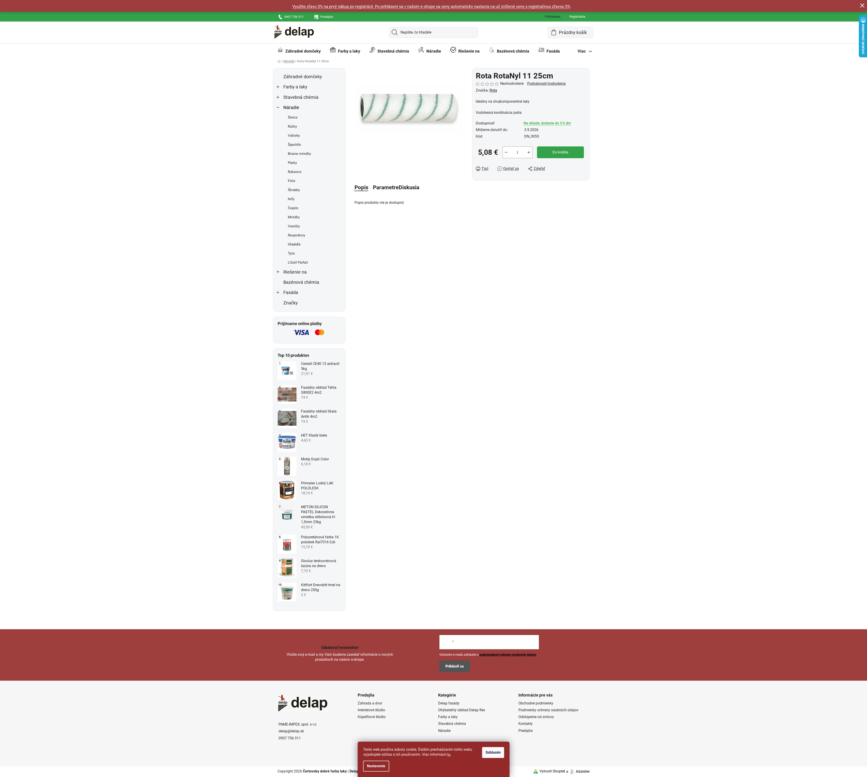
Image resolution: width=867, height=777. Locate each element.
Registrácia (577, 16)
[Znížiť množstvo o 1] (506, 152)
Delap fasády (448, 703)
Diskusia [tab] (409, 187)
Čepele (293, 208)
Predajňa (326, 17)
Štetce (293, 117)
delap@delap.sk (291, 731)
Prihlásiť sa (454, 666)
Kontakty (525, 723)
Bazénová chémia (301, 282)
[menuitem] (299, 51)
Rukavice (294, 172)
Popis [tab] (361, 187)
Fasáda (290, 292)
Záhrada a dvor (370, 703)
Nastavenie (376, 766)
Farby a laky (295, 87)
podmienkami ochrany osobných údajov (507, 654)
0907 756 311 (294, 17)
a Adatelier (578, 771)
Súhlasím (493, 752)
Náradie (291, 107)
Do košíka (560, 152)
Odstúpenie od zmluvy (536, 717)
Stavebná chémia (300, 97)
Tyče (291, 253)
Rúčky (292, 126)
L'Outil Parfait (298, 262)
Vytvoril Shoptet (552, 771)
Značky (290, 303)
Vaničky (294, 226)
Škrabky (294, 190)
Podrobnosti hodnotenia (546, 83)
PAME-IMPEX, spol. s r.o (297, 724)
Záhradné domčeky (302, 76)
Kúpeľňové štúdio (372, 717)
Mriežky (294, 217)
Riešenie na (295, 272)
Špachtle (294, 145)
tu (448, 754)
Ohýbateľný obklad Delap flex (461, 710)
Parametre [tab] (386, 187)
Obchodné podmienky (535, 703)
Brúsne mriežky (299, 154)
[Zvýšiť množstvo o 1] (528, 152)
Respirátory (296, 235)
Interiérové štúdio (371, 710)
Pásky (292, 163)
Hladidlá (294, 244)
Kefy (291, 199)
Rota (493, 90)
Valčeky (294, 136)
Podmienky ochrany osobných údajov (548, 710)
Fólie (291, 181)
